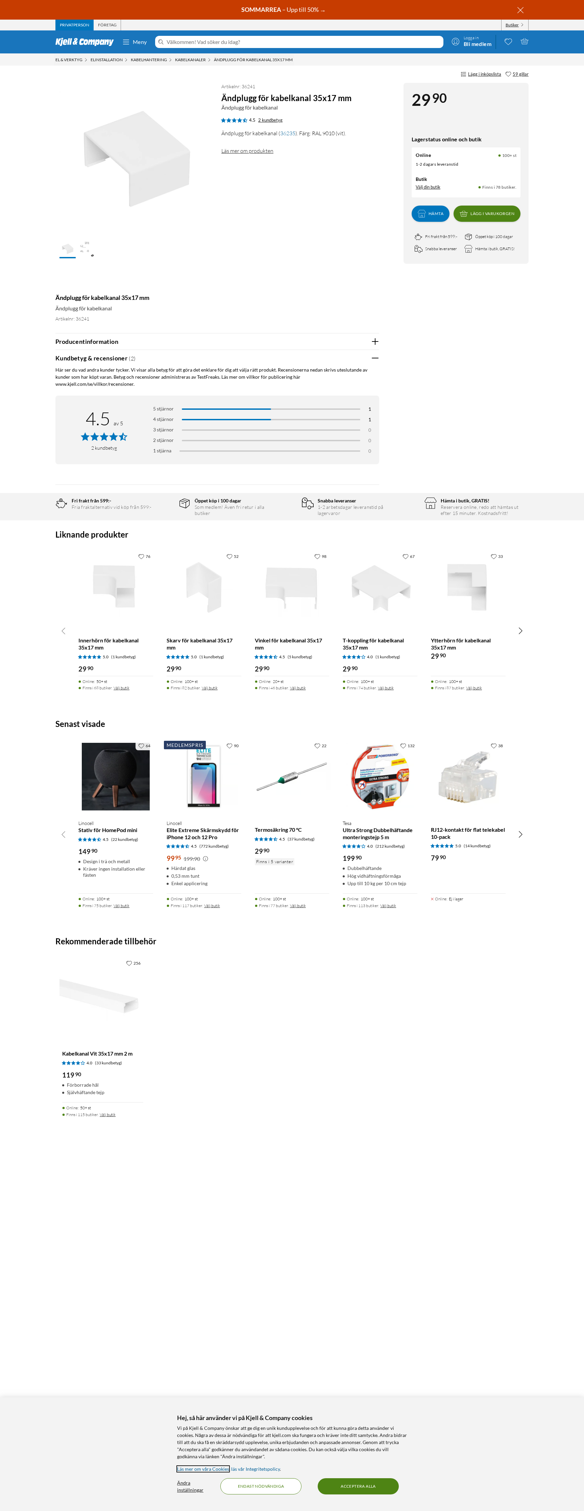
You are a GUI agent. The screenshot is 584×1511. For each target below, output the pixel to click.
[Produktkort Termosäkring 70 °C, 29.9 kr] (292, 777)
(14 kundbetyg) (477, 845)
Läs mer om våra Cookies (203, 1469)
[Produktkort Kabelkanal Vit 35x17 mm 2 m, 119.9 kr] (102, 997)
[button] (67, 249)
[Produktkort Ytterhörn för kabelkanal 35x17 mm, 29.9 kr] (468, 587)
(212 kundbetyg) (390, 846)
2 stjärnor (163, 440)
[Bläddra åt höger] (520, 630)
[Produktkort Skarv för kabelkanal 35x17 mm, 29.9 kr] (204, 587)
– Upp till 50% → (284, 9)
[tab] (74, 25)
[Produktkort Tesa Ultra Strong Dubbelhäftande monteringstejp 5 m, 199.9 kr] (380, 777)
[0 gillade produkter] (508, 41)
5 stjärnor (163, 408)
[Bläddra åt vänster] (63, 630)
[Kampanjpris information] (205, 858)
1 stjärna (162, 450)
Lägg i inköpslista (484, 74)
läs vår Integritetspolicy (255, 1469)
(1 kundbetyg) (123, 656)
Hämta (436, 213)
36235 (287, 133)
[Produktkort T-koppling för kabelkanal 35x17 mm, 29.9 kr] (380, 587)
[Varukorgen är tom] (524, 41)
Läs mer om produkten (247, 150)
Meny (140, 42)
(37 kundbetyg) (301, 839)
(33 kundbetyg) (108, 1062)
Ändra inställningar (190, 1486)
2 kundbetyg (270, 120)
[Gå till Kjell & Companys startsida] (86, 42)
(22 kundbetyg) (124, 839)
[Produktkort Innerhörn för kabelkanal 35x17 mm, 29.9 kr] (116, 587)
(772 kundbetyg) (214, 846)
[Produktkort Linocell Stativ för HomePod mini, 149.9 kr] (116, 777)
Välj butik (121, 687)
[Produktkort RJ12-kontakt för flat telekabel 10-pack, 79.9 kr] (468, 777)
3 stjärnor (163, 429)
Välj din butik (428, 187)
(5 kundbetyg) (300, 656)
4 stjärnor (163, 419)
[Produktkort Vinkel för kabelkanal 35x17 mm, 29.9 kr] (292, 587)
